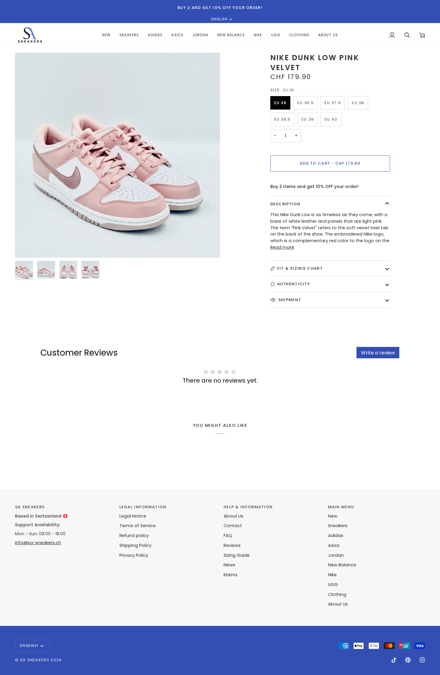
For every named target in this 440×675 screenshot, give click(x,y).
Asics (333, 545)
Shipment (289, 300)
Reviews (232, 545)
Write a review (378, 352)
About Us (233, 516)
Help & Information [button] (248, 507)
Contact (233, 526)
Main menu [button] (341, 507)
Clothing (337, 594)
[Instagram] (422, 660)
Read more (282, 247)
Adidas (335, 536)
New (332, 516)
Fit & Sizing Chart (300, 268)
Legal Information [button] (143, 507)
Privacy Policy (133, 555)
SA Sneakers (34, 660)
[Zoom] (117, 155)
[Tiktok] (394, 660)
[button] (155, 35)
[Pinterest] (408, 660)
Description (285, 204)
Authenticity (293, 284)
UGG (333, 585)
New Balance (342, 565)
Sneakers (338, 526)
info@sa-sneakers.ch (38, 543)
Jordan (336, 555)
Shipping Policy (135, 545)
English (219, 19)
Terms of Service (137, 526)
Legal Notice (132, 516)
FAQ (228, 536)
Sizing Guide (237, 555)
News (229, 565)
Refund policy (134, 536)
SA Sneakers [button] (30, 507)
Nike (332, 575)
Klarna (230, 575)
